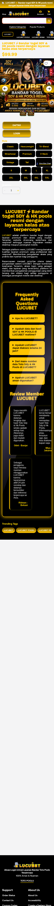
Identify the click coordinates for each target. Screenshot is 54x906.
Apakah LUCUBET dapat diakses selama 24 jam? (27, 348)
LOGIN (16, 133)
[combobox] (24, 21)
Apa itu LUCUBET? (26, 318)
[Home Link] (18, 13)
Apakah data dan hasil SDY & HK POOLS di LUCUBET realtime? (26, 331)
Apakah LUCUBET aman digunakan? (24, 379)
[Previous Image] (5, 89)
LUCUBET (6, 235)
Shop (4, 14)
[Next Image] (49, 89)
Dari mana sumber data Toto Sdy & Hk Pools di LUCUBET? (24, 364)
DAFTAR (17, 125)
